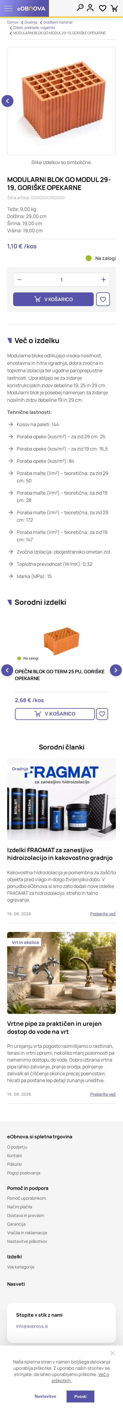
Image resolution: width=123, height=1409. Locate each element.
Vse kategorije (20, 1267)
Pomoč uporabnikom (26, 1198)
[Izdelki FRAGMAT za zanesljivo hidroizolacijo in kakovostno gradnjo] (61, 840)
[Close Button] (112, 1353)
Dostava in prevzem (25, 1215)
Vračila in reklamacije (27, 1232)
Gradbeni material (58, 22)
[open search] (80, 7)
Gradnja (30, 22)
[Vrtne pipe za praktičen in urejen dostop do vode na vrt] (61, 1017)
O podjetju (17, 1147)
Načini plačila (19, 1207)
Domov (13, 22)
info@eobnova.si (32, 1326)
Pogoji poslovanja (23, 1173)
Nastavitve (45, 1396)
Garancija (16, 1224)
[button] (7, 101)
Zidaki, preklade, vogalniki (34, 27)
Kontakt (14, 1155)
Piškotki (14, 1164)
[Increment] (103, 279)
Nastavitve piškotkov (27, 1241)
